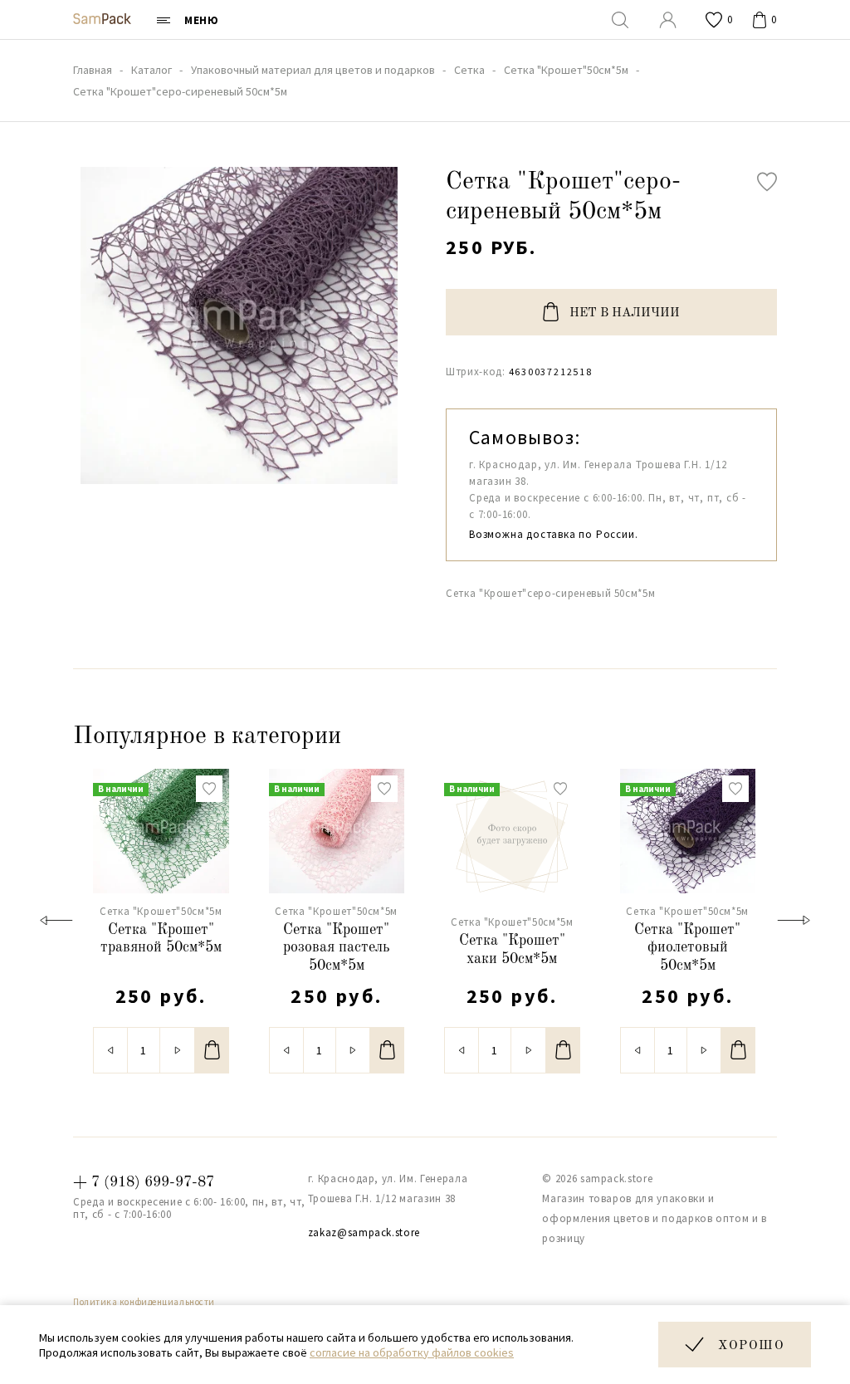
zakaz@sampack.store (364, 1232)
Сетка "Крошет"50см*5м (161, 911)
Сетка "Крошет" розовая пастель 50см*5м (336, 947)
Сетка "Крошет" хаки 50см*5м (512, 949)
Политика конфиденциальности (144, 1302)
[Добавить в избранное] (767, 182)
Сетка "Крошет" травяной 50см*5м (161, 939)
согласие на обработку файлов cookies (412, 1352)
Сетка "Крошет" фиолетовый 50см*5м (687, 947)
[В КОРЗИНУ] (212, 1050)
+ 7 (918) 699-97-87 (143, 1182)
